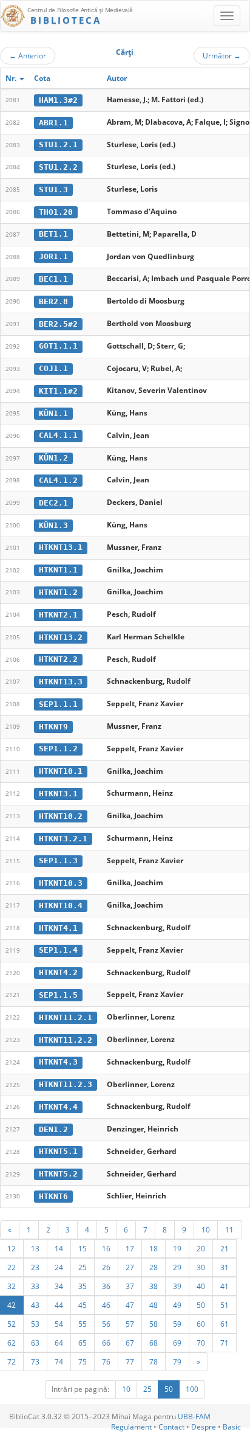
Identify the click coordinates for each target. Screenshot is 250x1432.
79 (177, 1361)
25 (82, 1267)
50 (201, 1305)
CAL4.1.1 (58, 435)
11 (229, 1229)
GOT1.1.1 (58, 345)
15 (82, 1248)
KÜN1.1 (53, 413)
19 (177, 1248)
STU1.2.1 (58, 144)
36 (106, 1286)
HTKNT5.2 (58, 1173)
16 (106, 1248)
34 (59, 1286)
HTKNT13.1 (61, 547)
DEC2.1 (53, 502)
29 (177, 1267)
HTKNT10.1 (61, 771)
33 (35, 1286)
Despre (203, 1427)
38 (153, 1286)
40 (201, 1286)
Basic (232, 1427)
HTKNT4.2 (58, 972)
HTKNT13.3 (61, 681)
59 (177, 1324)
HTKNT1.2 (58, 592)
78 (153, 1361)
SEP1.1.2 (58, 748)
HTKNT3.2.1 (63, 838)
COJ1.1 (53, 368)
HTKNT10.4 (61, 905)
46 (106, 1305)
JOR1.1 (53, 256)
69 (177, 1342)
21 (224, 1248)
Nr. (11, 78)
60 (201, 1324)
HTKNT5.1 (58, 1151)
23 (35, 1267)
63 (35, 1342)
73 (35, 1361)
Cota (42, 78)
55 (82, 1324)
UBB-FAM (194, 1416)
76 (106, 1361)
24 (59, 1267)
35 (82, 1286)
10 (205, 1229)
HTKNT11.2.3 (65, 1084)
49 (177, 1305)
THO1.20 (56, 212)
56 (106, 1324)
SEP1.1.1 (58, 704)
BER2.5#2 (58, 323)
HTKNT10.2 (61, 816)
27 (130, 1267)
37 (130, 1286)
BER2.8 (53, 301)
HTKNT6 (53, 1196)
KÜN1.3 (53, 525)
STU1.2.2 (58, 167)
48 (153, 1305)
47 (130, 1305)
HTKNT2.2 (58, 659)
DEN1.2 (53, 1129)
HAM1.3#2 (58, 100)
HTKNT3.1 (58, 793)
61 (224, 1324)
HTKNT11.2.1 (65, 1017)
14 (59, 1248)
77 (130, 1361)
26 (106, 1267)
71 (224, 1342)
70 (201, 1342)
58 (153, 1324)
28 (153, 1267)
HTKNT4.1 (58, 928)
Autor (117, 78)
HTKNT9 (53, 726)
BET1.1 (53, 233)
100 (192, 1389)
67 (130, 1342)
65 (82, 1342)
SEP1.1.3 (58, 860)
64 (59, 1342)
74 (59, 1361)
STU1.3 (53, 189)
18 (153, 1248)
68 (153, 1342)
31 (224, 1267)
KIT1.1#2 (58, 390)
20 (201, 1248)
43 (35, 1305)
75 (82, 1361)
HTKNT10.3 (61, 883)
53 (35, 1324)
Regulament (131, 1427)
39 (177, 1286)
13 (35, 1248)
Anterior (27, 55)
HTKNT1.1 (58, 569)
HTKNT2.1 (58, 614)
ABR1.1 (53, 122)
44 (59, 1305)
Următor (222, 55)
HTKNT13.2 (61, 637)
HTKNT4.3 (58, 1061)
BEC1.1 (53, 278)
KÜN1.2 (53, 457)
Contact (171, 1427)
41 (224, 1286)
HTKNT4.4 (58, 1106)
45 (82, 1305)
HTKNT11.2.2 (65, 1039)
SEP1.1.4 (58, 949)
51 (224, 1305)
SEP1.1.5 (58, 994)
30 (201, 1267)
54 (59, 1324)
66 (106, 1342)
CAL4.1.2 (58, 480)
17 (130, 1248)
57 (130, 1324)
